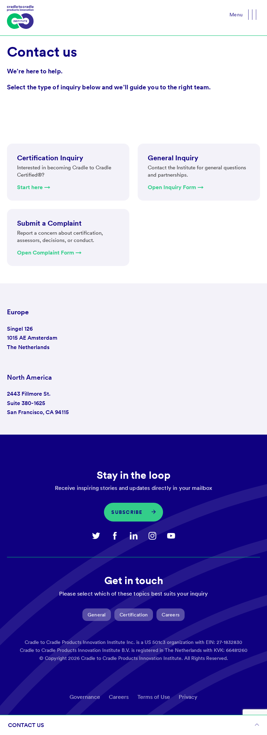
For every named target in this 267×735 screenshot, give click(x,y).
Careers (170, 614)
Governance (85, 697)
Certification (134, 614)
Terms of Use (153, 697)
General (97, 614)
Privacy (188, 697)
